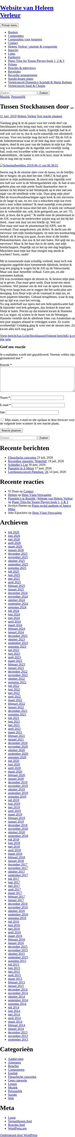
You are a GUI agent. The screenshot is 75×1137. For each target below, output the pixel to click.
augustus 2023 (17, 646)
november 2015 (18, 950)
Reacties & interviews (22, 68)
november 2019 (18, 786)
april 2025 (14, 582)
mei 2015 (14, 971)
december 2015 (17, 946)
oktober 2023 (16, 639)
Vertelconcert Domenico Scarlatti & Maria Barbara (40, 82)
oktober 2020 (16, 750)
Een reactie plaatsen (49, 116)
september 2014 (18, 1000)
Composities (16, 36)
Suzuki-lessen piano (20, 78)
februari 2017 (16, 896)
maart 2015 (15, 978)
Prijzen (12, 64)
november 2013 (18, 1036)
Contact (13, 43)
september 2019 (18, 793)
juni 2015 (14, 968)
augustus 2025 (17, 568)
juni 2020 (14, 764)
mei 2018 (14, 846)
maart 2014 (15, 1021)
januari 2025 (16, 589)
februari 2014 (16, 1025)
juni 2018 (14, 843)
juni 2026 (14, 535)
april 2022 (14, 696)
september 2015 (18, 957)
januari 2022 (16, 707)
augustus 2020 (17, 757)
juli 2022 (13, 685)
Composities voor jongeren (25, 39)
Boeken (13, 32)
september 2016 (18, 914)
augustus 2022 (17, 682)
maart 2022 (15, 700)
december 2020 (17, 743)
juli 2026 (13, 532)
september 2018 (18, 836)
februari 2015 (16, 982)
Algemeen (14, 1062)
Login (12, 1117)
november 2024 (18, 596)
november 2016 (18, 907)
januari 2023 (16, 668)
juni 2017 (14, 882)
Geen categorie (17, 1080)
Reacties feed (16, 1124)
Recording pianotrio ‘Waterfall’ (27, 461)
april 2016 (14, 932)
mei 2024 (14, 618)
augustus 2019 (17, 796)
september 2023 (18, 643)
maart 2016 (15, 936)
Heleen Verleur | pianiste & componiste (32, 46)
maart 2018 (15, 853)
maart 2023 (15, 660)
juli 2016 (13, 921)
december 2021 (17, 710)
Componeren (16, 1069)
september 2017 (18, 875)
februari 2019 (16, 818)
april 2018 (14, 850)
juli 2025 (13, 571)
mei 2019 (14, 807)
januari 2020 (16, 778)
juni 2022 (14, 689)
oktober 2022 (16, 678)
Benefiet (13, 1066)
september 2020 (18, 753)
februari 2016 (16, 939)
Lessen (12, 1084)
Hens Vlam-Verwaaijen (36, 495)
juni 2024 (14, 614)
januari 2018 (16, 861)
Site (2, 412)
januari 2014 (16, 1028)
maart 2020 (15, 771)
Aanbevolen (15, 1059)
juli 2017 (13, 878)
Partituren (14, 57)
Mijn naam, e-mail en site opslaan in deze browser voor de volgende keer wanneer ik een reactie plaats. (37, 421)
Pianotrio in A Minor (21, 468)
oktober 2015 (16, 953)
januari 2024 (16, 632)
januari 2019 (16, 821)
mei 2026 (14, 539)
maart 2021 (15, 732)
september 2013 (18, 1039)
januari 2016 (16, 943)
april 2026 (14, 543)
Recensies (14, 71)
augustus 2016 (17, 918)
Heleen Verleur (26, 116)
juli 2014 (13, 1007)
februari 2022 (16, 703)
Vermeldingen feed (20, 1121)
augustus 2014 (17, 1003)
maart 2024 (15, 625)
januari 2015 (16, 986)
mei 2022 (14, 693)
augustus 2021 (17, 714)
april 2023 (14, 657)
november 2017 (18, 868)
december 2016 (17, 903)
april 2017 (14, 889)
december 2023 (17, 635)
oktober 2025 (16, 560)
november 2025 (18, 557)
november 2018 (18, 828)
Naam (5, 397)
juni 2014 (14, 1011)
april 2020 (14, 768)
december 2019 (17, 782)
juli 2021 (13, 718)
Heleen (12, 495)
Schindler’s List (18, 464)
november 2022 (18, 675)
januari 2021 (16, 739)
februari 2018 (16, 857)
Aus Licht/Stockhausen (23, 335)
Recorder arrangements (22, 75)
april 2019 (14, 811)
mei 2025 (14, 578)
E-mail (5, 405)
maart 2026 (15, 546)
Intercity (13, 50)
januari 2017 (16, 900)
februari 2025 (16, 585)
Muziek (5, 96)
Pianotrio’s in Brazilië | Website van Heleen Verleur (40, 498)
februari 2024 (16, 628)
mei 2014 (14, 1014)
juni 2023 (14, 653)
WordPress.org (17, 1128)
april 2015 (14, 975)
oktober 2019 (16, 789)
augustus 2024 (17, 607)
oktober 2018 (16, 832)
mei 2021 (14, 725)
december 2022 (17, 671)
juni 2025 (14, 575)
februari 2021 (16, 735)
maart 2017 (15, 893)
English (13, 1073)
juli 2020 (13, 760)
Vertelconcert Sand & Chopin (26, 86)
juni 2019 (14, 803)
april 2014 (14, 1018)
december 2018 (17, 825)
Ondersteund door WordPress (18, 1135)
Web (11, 1098)
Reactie (6, 365)
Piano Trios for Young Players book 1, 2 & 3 (36, 61)
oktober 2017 (16, 871)
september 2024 (18, 603)
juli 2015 (13, 964)
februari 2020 (16, 775)
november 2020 (18, 746)
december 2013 (17, 1032)
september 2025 (18, 564)
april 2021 (14, 728)
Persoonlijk (18, 96)
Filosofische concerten (22, 457)
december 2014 (17, 989)
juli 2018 (13, 839)
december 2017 (17, 864)
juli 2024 (13, 610)
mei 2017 (14, 886)
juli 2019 (13, 800)
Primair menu (9, 25)
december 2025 (17, 553)
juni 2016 (14, 925)
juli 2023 (13, 650)
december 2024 (17, 593)
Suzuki (12, 1094)
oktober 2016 (16, 911)
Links (11, 53)
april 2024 (14, 621)
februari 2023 (16, 664)
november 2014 (18, 993)
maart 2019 (15, 814)
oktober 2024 (16, 600)
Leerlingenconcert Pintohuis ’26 (28, 472)
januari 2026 (16, 550)
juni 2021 (14, 721)
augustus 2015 (17, 961)
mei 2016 (14, 928)
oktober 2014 (16, 996)
